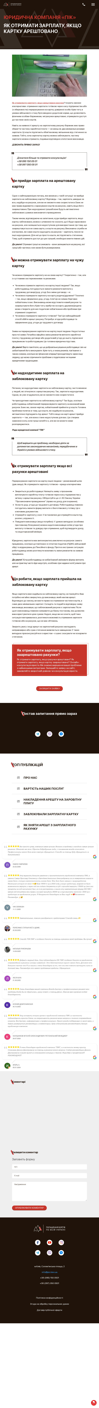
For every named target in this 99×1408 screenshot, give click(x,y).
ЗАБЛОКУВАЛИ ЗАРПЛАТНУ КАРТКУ (51, 814)
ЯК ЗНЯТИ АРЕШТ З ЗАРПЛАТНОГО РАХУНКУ (50, 826)
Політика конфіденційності (49, 1297)
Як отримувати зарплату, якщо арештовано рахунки (38, 103)
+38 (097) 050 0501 (49, 1283)
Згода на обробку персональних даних (49, 1304)
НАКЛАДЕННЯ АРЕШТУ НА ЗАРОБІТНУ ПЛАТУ (52, 801)
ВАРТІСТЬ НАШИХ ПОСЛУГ (44, 788)
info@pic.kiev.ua (49, 1272)
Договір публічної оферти (49, 1310)
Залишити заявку (49, 688)
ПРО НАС (30, 777)
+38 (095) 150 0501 (49, 1277)
